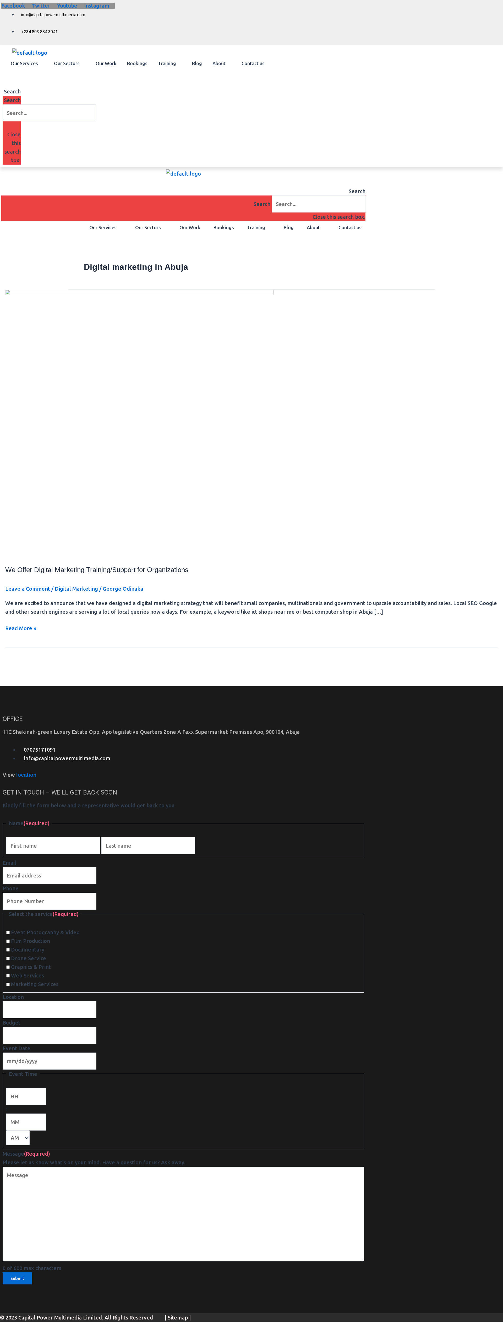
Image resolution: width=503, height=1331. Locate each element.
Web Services (27, 975)
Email (9, 863)
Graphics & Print (31, 967)
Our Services (24, 63)
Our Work (106, 63)
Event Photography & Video (45, 932)
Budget (11, 1023)
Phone (11, 888)
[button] (27, 63)
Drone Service (28, 958)
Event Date (16, 1048)
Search (12, 100)
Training (167, 63)
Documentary (27, 950)
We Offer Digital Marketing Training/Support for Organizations (96, 570)
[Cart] (4, 74)
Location (13, 997)
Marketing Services (34, 984)
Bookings (137, 63)
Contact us (253, 63)
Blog (197, 63)
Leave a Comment (27, 589)
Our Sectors (67, 63)
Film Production (30, 941)
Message (26, 1154)
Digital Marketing (76, 589)
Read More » (20, 627)
